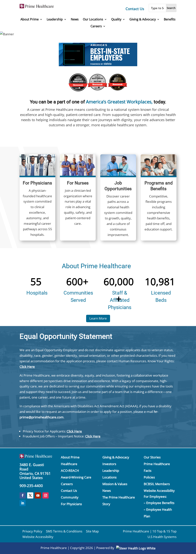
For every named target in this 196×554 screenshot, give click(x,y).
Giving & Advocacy (142, 19)
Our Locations (93, 19)
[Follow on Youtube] (38, 495)
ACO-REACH (70, 470)
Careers (96, 26)
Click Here (27, 366)
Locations (109, 477)
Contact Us (135, 8)
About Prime (29, 19)
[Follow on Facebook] (23, 495)
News (75, 19)
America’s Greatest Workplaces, (119, 101)
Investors (109, 464)
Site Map (92, 531)
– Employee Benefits (159, 503)
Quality (116, 19)
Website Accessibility (159, 490)
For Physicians (71, 504)
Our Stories (152, 457)
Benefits (170, 19)
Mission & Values (114, 484)
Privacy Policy (32, 531)
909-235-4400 (31, 485)
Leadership (55, 19)
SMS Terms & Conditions (64, 531)
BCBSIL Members (157, 484)
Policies (149, 477)
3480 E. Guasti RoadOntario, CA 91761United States (35, 471)
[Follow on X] (30, 495)
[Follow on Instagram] (45, 495)
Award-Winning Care (76, 477)
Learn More (98, 318)
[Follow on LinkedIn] (23, 503)
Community (69, 497)
